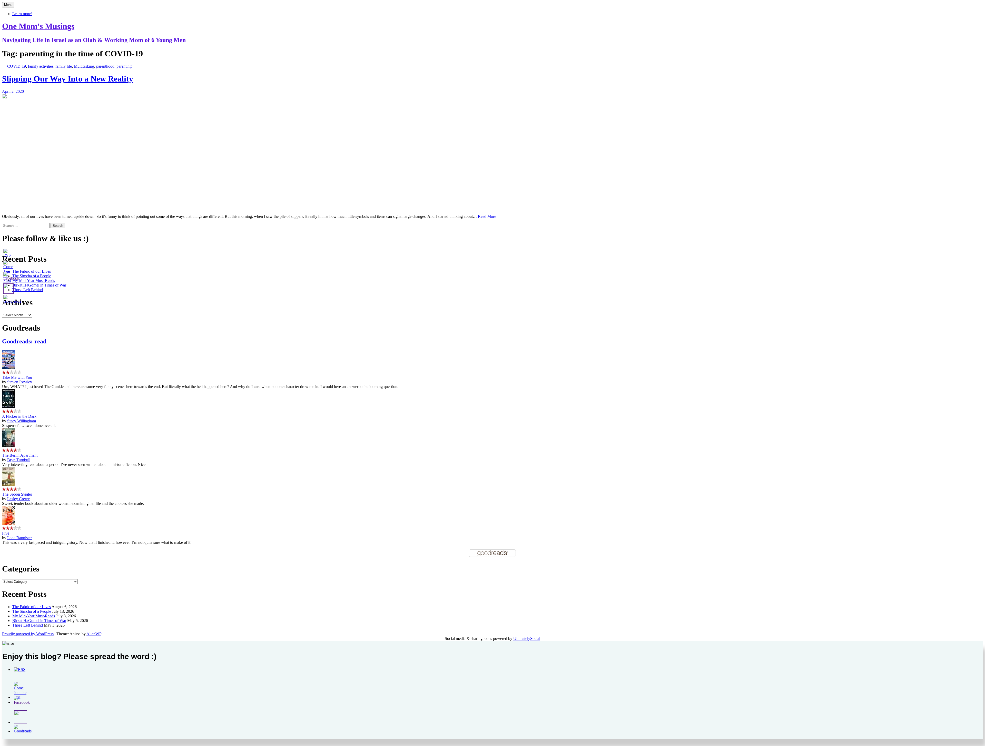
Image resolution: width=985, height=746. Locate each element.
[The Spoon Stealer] (8, 485)
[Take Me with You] (8, 368)
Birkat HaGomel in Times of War (39, 620)
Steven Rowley (19, 382)
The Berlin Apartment (19, 455)
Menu (8, 5)
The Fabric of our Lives (31, 607)
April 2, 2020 (13, 91)
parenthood (105, 66)
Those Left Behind (27, 625)
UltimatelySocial (526, 638)
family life (63, 66)
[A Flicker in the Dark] (8, 407)
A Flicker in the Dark (19, 416)
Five (5, 533)
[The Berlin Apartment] (8, 446)
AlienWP (93, 634)
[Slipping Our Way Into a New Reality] (117, 208)
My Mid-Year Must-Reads (33, 616)
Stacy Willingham (21, 421)
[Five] (8, 524)
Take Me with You (17, 377)
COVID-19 (16, 66)
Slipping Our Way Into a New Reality (67, 78)
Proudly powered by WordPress (28, 634)
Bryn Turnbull (18, 460)
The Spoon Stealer (17, 494)
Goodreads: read (24, 341)
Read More (487, 216)
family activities (40, 66)
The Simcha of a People (31, 611)
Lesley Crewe (18, 499)
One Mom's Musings (38, 26)
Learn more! (22, 14)
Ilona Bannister (19, 538)
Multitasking (84, 66)
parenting (124, 66)
